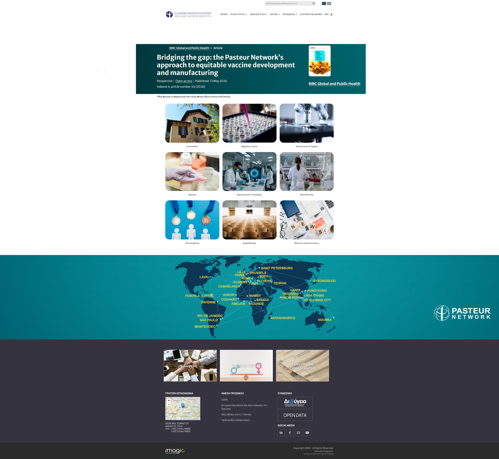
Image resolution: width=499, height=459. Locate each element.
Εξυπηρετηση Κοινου (311, 14)
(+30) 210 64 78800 (180, 428)
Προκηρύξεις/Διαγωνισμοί (235, 419)
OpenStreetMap (185, 419)
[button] (182, 405)
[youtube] (307, 432)
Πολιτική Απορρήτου (323, 451)
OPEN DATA (295, 415)
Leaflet (174, 419)
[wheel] (332, 13)
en (329, 3)
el (324, 3)
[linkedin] (281, 432)
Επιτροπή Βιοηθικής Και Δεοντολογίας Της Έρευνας (244, 407)
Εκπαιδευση (288, 15)
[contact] (298, 432)
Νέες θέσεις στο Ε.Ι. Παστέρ (236, 414)
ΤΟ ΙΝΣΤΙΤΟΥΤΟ (237, 15)
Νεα (327, 14)
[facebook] (289, 432)
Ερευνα (273, 15)
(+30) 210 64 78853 (180, 431)
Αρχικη (224, 14)
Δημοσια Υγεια (257, 15)
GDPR (224, 399)
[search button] (313, 3)
